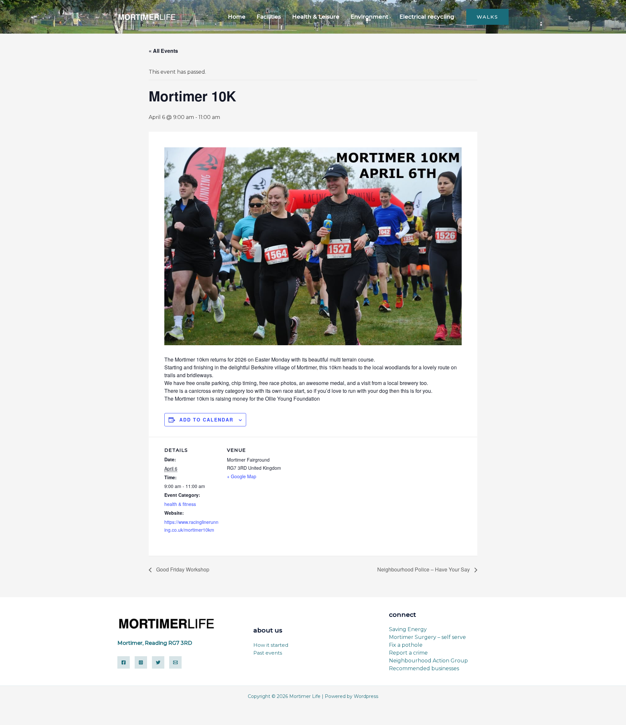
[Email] (175, 662)
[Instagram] (141, 662)
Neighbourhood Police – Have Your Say (424, 569)
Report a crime (408, 653)
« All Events (163, 50)
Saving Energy (408, 629)
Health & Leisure (315, 16)
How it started (270, 645)
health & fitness (180, 504)
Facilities (269, 16)
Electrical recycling (426, 16)
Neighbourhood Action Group (428, 661)
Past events (267, 653)
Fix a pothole (406, 645)
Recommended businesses (424, 668)
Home (237, 16)
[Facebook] (123, 662)
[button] (487, 17)
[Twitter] (158, 662)
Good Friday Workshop (182, 569)
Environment (369, 16)
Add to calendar (206, 419)
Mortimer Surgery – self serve (427, 637)
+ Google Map (241, 476)
